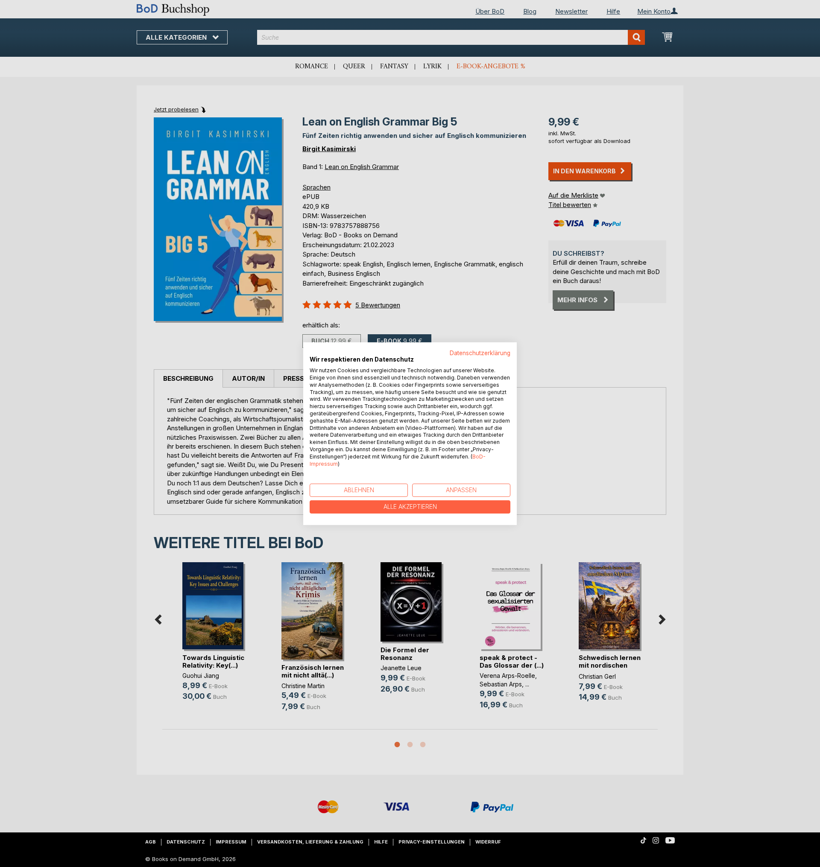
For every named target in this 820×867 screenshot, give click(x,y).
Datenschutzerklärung (480, 352)
